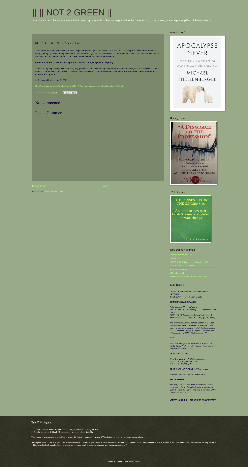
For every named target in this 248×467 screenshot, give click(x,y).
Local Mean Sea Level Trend (182, 266)
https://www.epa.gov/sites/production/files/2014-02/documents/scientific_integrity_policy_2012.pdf (79, 86)
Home (104, 186)
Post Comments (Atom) (53, 192)
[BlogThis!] (67, 92)
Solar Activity (175, 258)
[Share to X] (69, 92)
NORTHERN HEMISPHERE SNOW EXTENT (189, 276)
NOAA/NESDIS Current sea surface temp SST (189, 262)
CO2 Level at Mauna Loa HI (181, 255)
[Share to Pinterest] (75, 92)
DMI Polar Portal (177, 273)
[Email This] (64, 92)
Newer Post (38, 186)
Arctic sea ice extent (178, 269)
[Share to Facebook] (72, 92)
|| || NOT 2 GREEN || (72, 12)
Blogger (137, 461)
